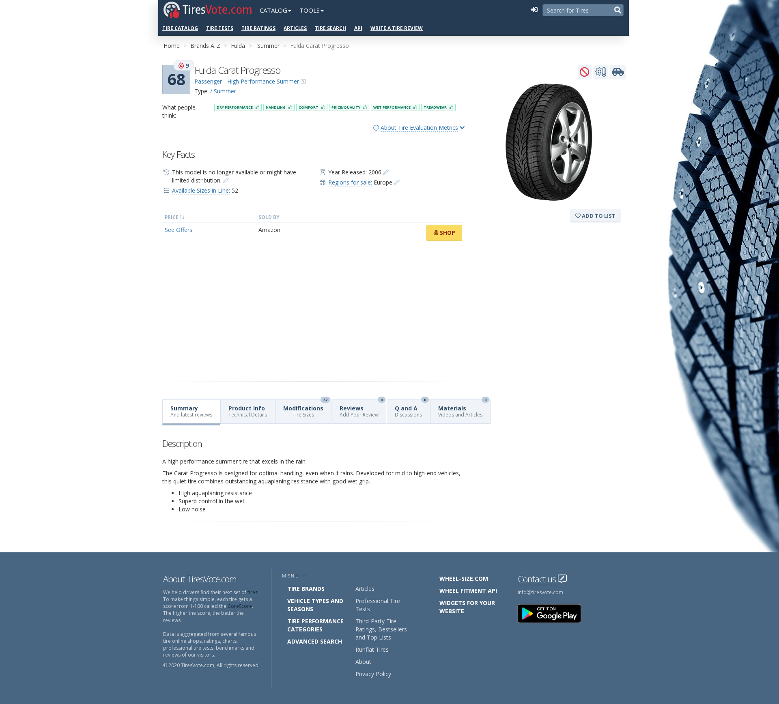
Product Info (247, 411)
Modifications (305, 409)
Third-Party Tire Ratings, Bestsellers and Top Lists (381, 629)
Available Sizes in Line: (201, 190)
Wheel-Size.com (463, 578)
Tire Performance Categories (315, 625)
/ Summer (223, 91)
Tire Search (330, 28)
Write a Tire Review (396, 28)
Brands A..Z (205, 45)
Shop (446, 232)
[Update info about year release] (386, 172)
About (363, 661)
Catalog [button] (273, 10)
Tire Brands (306, 588)
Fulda (238, 45)
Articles (295, 28)
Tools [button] (309, 10)
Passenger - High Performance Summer (246, 81)
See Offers (178, 230)
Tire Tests (219, 28)
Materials (462, 409)
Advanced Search (314, 641)
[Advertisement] (313, 311)
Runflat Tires (372, 649)
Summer (268, 45)
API (358, 28)
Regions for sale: (350, 182)
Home (172, 45)
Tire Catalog (180, 28)
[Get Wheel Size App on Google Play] (554, 613)
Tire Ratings (258, 28)
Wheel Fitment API (468, 591)
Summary (191, 411)
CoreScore (240, 606)
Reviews (361, 409)
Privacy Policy (373, 674)
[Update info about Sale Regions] (397, 182)
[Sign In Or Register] (534, 10)
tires (252, 592)
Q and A (410, 409)
